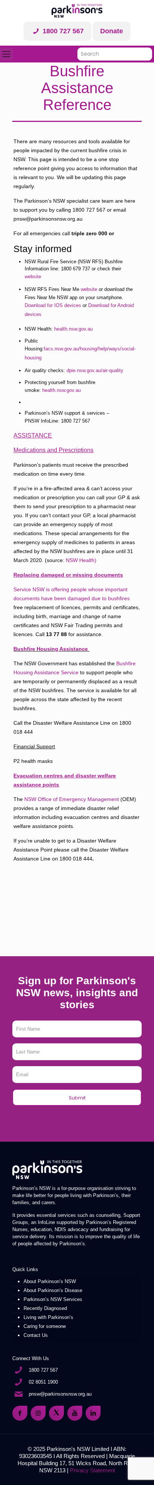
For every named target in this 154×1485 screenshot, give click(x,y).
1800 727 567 (62, 31)
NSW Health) (81, 560)
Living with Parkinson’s (48, 1317)
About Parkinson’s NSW (50, 1281)
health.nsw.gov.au (73, 329)
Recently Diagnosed (45, 1308)
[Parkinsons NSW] (77, 11)
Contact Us (36, 1335)
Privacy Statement (92, 1470)
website (34, 276)
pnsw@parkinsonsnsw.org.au (60, 1394)
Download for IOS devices (53, 305)
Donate (111, 31)
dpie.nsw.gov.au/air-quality (95, 370)
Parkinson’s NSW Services (53, 1299)
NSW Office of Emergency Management (71, 799)
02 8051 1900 (43, 1382)
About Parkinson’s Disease (53, 1290)
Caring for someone (45, 1326)
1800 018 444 (75, 859)
